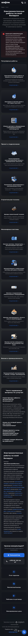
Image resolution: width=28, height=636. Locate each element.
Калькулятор (15, 555)
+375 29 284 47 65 (13, 632)
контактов (19, 513)
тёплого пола (18, 495)
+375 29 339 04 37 (8, 533)
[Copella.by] (22, 631)
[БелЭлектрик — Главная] (5, 2)
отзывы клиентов (11, 511)
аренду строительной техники (14, 487)
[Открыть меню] (25, 2)
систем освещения (8, 497)
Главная (2, 7)
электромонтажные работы (15, 483)
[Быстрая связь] (24, 632)
